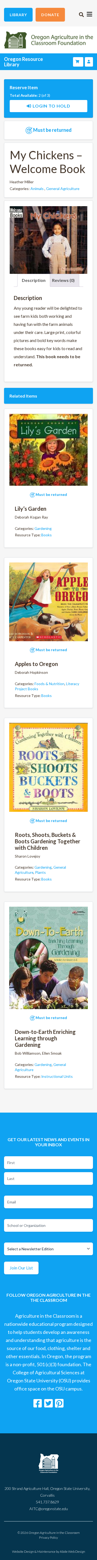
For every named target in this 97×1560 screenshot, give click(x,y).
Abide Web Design (72, 1551)
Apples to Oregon (36, 664)
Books (46, 535)
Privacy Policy (48, 1537)
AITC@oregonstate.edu (48, 1508)
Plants (40, 872)
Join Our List (21, 1267)
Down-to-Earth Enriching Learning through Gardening (45, 1038)
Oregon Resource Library (23, 61)
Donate (50, 14)
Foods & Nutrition (49, 683)
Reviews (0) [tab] (63, 280)
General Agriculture (62, 188)
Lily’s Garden (30, 508)
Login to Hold (51, 105)
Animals (37, 188)
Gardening (43, 528)
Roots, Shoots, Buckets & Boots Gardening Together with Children (47, 841)
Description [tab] (34, 280)
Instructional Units (57, 1076)
